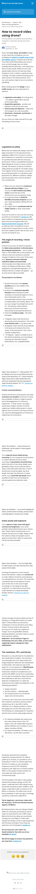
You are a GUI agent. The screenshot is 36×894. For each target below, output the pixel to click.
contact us (25, 217)
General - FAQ (17, 22)
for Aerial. (13, 834)
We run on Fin (19, 888)
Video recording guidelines (10, 24)
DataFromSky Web (18, 879)
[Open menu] (32, 3)
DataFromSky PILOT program (12, 224)
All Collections (6, 22)
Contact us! (17, 841)
